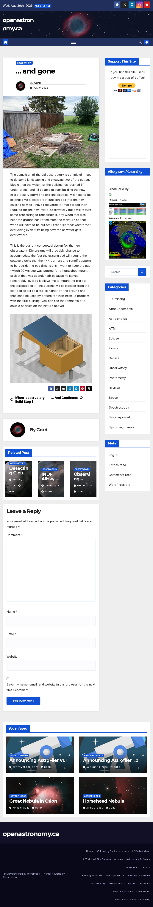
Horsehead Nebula (103, 801)
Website (12, 656)
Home (89, 851)
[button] (140, 42)
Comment (15, 535)
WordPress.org (120, 485)
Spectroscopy (119, 407)
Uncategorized (119, 417)
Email (12, 634)
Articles (118, 859)
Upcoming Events (121, 427)
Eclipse (114, 338)
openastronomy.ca (31, 834)
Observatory (24, 63)
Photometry (117, 378)
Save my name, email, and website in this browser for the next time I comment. (51, 687)
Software (145, 883)
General (114, 358)
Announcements (121, 309)
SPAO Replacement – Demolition (131, 891)
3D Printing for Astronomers (112, 851)
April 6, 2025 (21, 807)
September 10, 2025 (26, 767)
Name (12, 611)
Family (113, 348)
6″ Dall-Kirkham (141, 851)
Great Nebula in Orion (33, 801)
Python (132, 883)
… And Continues (64, 398)
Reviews (115, 388)
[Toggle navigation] (73, 42)
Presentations (117, 883)
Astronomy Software (138, 859)
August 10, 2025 (97, 767)
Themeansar (10, 877)
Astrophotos (118, 319)
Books (146, 867)
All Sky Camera (102, 859)
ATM (112, 328)
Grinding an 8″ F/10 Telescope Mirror (102, 875)
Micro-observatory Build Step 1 (30, 400)
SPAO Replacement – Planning (132, 899)
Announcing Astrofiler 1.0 (110, 760)
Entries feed (117, 465)
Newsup (56, 873)
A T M (86, 859)
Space (113, 397)
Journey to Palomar (138, 875)
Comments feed (120, 475)
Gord (37, 83)
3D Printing (117, 299)
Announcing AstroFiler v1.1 (38, 760)
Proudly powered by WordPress (21, 873)
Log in (113, 455)
